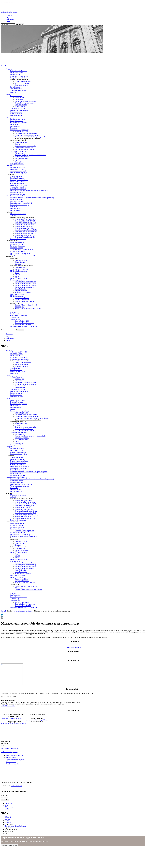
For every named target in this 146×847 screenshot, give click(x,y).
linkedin (9, 12)
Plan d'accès (14, 92)
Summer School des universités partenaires (28, 308)
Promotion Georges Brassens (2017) (26, 233)
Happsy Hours (19, 162)
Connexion (9, 15)
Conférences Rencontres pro (24, 147)
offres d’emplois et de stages (14, 755)
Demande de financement (18, 189)
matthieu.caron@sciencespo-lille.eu (13, 718)
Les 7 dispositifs (15, 314)
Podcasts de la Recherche (18, 181)
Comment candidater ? (22, 298)
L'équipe (18, 264)
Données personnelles (12, 764)
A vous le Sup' (14, 317)
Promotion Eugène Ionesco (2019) (26, 230)
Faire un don (14, 206)
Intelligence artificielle (17, 164)
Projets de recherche (16, 192)
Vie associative (19, 153)
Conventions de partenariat (18, 316)
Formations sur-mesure (17, 251)
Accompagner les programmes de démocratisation (30, 155)
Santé (17, 160)
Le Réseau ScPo (20, 106)
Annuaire (13, 215)
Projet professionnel (21, 142)
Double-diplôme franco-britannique (26, 283)
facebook (4, 12)
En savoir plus (13, 845)
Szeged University (21, 291)
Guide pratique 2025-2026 (18, 71)
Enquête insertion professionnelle (25, 146)
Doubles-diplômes (16, 280)
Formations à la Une (16, 244)
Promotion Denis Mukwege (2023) (26, 223)
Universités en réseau (21, 269)
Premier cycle (19, 97)
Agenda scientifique (16, 176)
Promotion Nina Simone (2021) (25, 226)
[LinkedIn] (73, 615)
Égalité (8, 21)
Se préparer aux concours (18, 108)
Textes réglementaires (22, 83)
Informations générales (17, 167)
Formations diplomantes (17, 246)
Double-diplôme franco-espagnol (25, 285)
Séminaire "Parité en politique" (24, 249)
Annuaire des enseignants (18, 171)
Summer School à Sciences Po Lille (26, 305)
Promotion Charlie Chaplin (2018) (26, 232)
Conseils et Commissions (23, 81)
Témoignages (19, 307)
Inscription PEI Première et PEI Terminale (23, 326)
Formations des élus (16, 248)
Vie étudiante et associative (18, 151)
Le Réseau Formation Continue (20, 253)
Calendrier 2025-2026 (8, 706)
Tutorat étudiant (15, 319)
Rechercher (5, 796)
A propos (13, 312)
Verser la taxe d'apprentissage (19, 205)
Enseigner (9, 165)
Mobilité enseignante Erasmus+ (25, 301)
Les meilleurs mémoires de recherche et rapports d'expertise (28, 190)
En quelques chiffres (16, 72)
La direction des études (17, 119)
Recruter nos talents (16, 199)
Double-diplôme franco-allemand (25, 282)
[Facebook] (73, 613)
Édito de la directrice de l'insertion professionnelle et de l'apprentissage (32, 198)
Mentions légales (11, 757)
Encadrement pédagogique (18, 173)
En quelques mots (15, 74)
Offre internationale (21, 260)
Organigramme (15, 87)
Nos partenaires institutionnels (19, 78)
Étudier (8, 117)
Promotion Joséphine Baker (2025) (26, 219)
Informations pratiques (22, 156)
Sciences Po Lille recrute (18, 90)
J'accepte (4, 845)
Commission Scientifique (18, 187)
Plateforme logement (16, 115)
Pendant (17, 274)
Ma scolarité (14, 124)
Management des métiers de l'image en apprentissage (31, 137)
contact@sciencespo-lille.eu (9, 748)
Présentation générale (17, 242)
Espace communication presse (15, 759)
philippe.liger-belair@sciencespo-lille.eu (13, 723)
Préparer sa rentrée (16, 112)
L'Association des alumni (18, 214)
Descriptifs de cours (16, 121)
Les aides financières (21, 158)
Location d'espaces (16, 210)
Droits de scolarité (16, 114)
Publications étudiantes (17, 194)
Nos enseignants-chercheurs (19, 180)
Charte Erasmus (20, 262)
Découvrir (9, 69)
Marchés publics (15, 208)
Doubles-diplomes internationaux (25, 101)
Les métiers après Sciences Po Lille (21, 203)
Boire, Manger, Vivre (21, 131)
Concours (18, 144)
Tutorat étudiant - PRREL (23, 324)
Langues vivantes (15, 126)
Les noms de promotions (18, 239)
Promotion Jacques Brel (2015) (25, 237)
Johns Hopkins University (23, 292)
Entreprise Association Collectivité (16, 196)
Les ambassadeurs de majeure (24, 149)
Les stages (13, 128)
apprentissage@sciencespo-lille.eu (37, 720)
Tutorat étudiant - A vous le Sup (25, 323)
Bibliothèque (10, 19)
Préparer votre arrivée (22, 299)
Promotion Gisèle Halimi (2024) (25, 221)
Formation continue (21, 105)
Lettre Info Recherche (17, 178)
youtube (14, 12)
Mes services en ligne (17, 169)
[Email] (73, 617)
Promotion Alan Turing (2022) (24, 224)
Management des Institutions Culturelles (27, 135)
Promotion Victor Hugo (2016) (24, 235)
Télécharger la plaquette (73, 647)
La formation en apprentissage (19, 130)
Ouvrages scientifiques (17, 183)
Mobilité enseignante (16, 296)
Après (17, 276)
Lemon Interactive (16, 786)
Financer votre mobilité (17, 294)
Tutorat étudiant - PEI (22, 321)
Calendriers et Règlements (18, 122)
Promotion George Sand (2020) (25, 228)
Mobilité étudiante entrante (18, 278)
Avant (17, 273)
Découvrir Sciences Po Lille (19, 76)
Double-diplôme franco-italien (24, 287)
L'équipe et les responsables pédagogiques (23, 255)
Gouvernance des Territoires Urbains (26, 133)
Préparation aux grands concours (25, 103)
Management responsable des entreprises (28, 139)
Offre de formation (16, 96)
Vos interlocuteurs (16, 88)
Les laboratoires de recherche (19, 185)
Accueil (3, 611)
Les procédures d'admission (19, 110)
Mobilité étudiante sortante (18, 271)
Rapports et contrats (21, 85)
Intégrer (8, 94)
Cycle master (19, 99)
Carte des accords (20, 267)
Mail (7, 17)
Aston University (20, 289)
